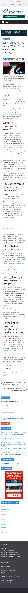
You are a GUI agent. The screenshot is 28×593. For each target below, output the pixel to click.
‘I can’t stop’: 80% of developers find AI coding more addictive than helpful (16, 5)
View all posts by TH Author (10, 372)
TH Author (17, 56)
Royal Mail (15, 113)
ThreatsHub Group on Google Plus (10, 554)
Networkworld (5, 514)
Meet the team (5, 568)
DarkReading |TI (5, 509)
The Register (4, 522)
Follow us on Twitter (6, 584)
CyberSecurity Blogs (6, 506)
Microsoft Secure (5, 512)
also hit (18, 116)
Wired (2, 529)
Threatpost (4, 524)
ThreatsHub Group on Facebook (9, 552)
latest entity (12, 76)
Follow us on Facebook (7, 580)
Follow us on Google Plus (7, 582)
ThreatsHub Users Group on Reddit (10, 556)
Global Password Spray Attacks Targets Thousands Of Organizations (14, 384)
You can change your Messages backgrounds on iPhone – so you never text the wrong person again (13, 438)
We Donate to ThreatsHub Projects (10, 570)
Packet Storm (6, 39)
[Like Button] (5, 375)
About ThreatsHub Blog (7, 566)
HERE (10, 365)
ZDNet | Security (5, 532)
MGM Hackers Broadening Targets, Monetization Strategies (14, 390)
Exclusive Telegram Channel (8, 548)
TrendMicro (4, 527)
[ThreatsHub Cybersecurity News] (3, 22)
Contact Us (4, 572)
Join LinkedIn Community (7, 550)
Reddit (3, 519)
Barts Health (16, 114)
